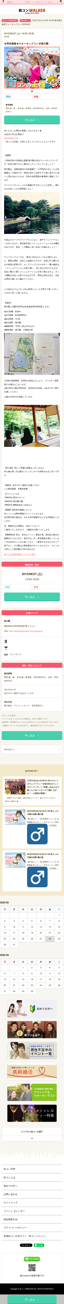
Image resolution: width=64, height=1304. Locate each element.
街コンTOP (9, 1169)
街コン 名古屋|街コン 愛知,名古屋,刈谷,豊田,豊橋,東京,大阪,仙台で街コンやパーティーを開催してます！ (32, 12)
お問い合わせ (10, 1194)
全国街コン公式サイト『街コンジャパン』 (25, 1236)
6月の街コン (25, 20)
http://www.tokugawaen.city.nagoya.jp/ (26, 631)
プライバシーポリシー (15, 1227)
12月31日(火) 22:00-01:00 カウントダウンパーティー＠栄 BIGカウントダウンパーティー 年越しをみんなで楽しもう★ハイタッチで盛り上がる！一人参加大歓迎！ (43, 787)
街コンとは (9, 1177)
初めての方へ (10, 1185)
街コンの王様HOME (10, 20)
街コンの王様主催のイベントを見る (20, 554)
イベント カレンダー (14, 1210)
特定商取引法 (10, 1219)
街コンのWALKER (26, 1289)
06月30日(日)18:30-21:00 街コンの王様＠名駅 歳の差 (42, 812)
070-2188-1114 (11, 137)
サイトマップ (10, 1202)
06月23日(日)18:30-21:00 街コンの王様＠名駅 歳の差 (42, 856)
